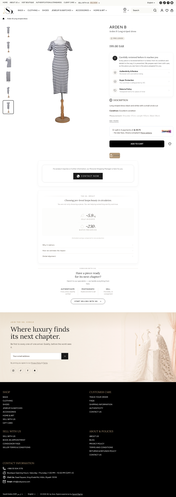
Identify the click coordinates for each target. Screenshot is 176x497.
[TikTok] (20, 370)
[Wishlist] (167, 10)
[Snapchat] (35, 370)
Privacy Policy (36, 363)
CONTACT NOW (90, 176)
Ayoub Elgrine (77, 494)
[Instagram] (13, 370)
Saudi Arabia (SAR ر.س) (12, 494)
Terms (45, 363)
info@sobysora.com (21, 482)
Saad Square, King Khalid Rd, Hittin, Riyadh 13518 (36, 477)
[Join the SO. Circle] (64, 356)
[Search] (155, 10)
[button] (171, 10)
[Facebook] (27, 370)
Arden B (117, 27)
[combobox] (144, 10)
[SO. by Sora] (8, 10)
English (150, 3)
